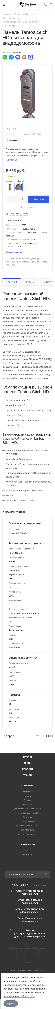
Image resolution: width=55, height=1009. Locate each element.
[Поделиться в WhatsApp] (4, 57)
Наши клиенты (27, 821)
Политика (27, 855)
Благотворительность (27, 834)
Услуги (27, 775)
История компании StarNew (27, 813)
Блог (27, 850)
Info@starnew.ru (30, 921)
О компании (27, 792)
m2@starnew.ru (30, 903)
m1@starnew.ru (30, 893)
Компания (27, 786)
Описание (11, 282)
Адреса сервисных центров (27, 825)
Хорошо (11, 1003)
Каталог (27, 757)
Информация (27, 844)
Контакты (27, 804)
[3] (12, 134)
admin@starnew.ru (29, 912)
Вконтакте (12, 951)
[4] (14, 134)
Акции (27, 763)
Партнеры (27, 817)
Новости (27, 769)
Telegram (19, 951)
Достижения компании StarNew (27, 809)
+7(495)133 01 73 (19, 885)
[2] (9, 134)
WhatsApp (43, 951)
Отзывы (30, 282)
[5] (17, 134)
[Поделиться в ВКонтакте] (17, 57)
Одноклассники (35, 951)
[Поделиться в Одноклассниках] (24, 57)
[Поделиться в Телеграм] (11, 57)
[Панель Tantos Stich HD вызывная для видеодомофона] (27, 91)
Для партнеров (27, 830)
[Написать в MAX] (30, 57)
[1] (6, 134)
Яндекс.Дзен (27, 959)
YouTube (27, 951)
